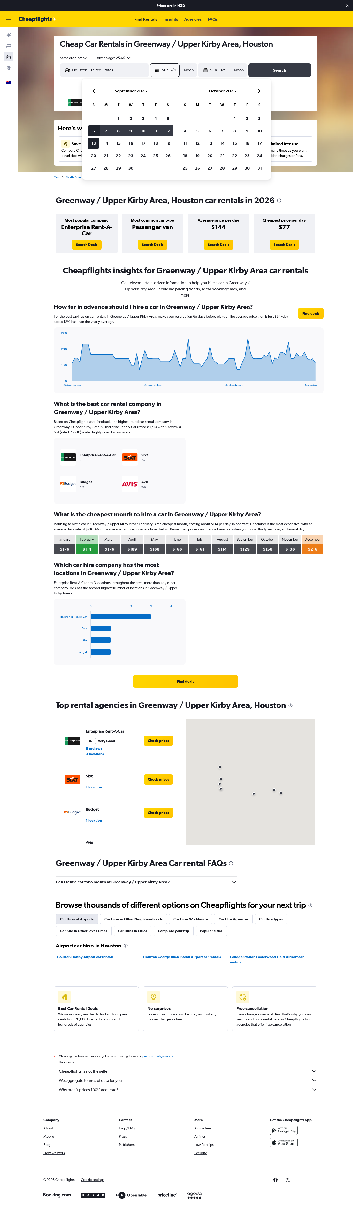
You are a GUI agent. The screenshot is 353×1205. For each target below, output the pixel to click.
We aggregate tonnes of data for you (90, 1080)
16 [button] (131, 143)
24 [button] (143, 155)
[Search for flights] (9, 35)
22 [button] (118, 155)
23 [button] (130, 155)
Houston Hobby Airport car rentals (85, 957)
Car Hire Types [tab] (271, 919)
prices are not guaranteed (158, 1056)
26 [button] (168, 155)
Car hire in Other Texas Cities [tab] (83, 931)
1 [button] (118, 118)
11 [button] (155, 131)
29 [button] (118, 168)
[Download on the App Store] (284, 1142)
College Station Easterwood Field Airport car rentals (267, 959)
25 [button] (155, 155)
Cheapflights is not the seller (84, 1071)
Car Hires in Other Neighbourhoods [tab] (133, 919)
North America (76, 177)
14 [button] (106, 143)
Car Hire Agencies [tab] (233, 919)
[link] (87, 245)
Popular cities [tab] (211, 931)
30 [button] (130, 168)
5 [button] (168, 118)
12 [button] (168, 131)
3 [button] (143, 118)
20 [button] (93, 155)
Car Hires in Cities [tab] (132, 931)
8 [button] (118, 131)
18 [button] (156, 143)
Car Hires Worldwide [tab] (190, 919)
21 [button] (106, 155)
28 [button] (106, 168)
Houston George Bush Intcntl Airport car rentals (182, 957)
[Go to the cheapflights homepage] (38, 19)
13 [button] (93, 143)
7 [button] (106, 131)
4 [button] (155, 118)
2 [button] (130, 118)
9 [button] (130, 131)
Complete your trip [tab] (173, 931)
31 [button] (259, 168)
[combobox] (73, 57)
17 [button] (143, 143)
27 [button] (93, 168)
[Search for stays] (9, 46)
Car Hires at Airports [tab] (77, 919)
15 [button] (118, 143)
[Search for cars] (9, 57)
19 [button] (168, 143)
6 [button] (93, 131)
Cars (57, 177)
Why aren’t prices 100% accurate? (88, 1089)
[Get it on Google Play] (284, 1130)
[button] (347, 5)
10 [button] (143, 131)
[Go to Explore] (9, 67)
